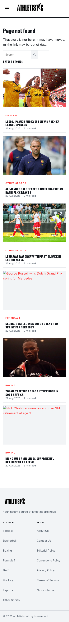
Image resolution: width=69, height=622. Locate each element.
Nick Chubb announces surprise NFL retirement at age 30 (29, 460)
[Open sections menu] (7, 8)
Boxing (10, 385)
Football (12, 115)
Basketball (9, 540)
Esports (8, 590)
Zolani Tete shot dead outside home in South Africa (31, 393)
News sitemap (46, 590)
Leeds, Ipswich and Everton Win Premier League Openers (32, 123)
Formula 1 (12, 318)
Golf (5, 570)
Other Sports (15, 183)
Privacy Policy (46, 570)
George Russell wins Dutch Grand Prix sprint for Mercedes (31, 325)
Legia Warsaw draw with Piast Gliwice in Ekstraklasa (33, 258)
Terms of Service (48, 580)
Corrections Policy (48, 560)
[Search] (34, 54)
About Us (43, 530)
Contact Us (44, 540)
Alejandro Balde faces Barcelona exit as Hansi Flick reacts (34, 190)
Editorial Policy (46, 550)
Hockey (8, 580)
